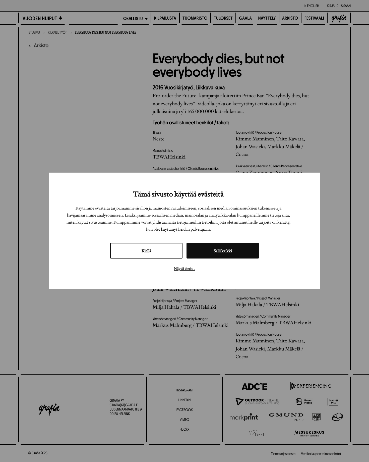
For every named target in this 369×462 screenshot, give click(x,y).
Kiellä (146, 251)
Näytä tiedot (184, 268)
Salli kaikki (223, 251)
